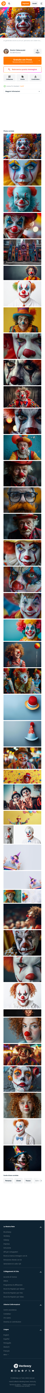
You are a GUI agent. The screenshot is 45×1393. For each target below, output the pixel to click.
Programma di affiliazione (12, 1317)
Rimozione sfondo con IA (12, 1292)
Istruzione (7, 1280)
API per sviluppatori (10, 1284)
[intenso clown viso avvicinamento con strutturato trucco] (22, 371)
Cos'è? (22, 86)
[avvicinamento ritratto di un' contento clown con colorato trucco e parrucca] (22, 629)
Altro (5, 1386)
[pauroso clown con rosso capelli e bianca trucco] (22, 1027)
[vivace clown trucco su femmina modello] (22, 1111)
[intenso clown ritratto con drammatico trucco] (22, 974)
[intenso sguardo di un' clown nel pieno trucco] (22, 345)
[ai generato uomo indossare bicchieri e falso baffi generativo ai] (22, 499)
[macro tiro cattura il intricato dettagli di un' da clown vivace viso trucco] (22, 420)
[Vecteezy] (3, 3)
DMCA (5, 1313)
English (6, 1367)
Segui (37, 52)
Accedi (34, 3)
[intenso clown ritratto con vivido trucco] (22, 552)
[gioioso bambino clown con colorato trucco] (22, 604)
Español (6, 1371)
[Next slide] (36, 1212)
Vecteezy (6, 1268)
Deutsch (6, 1379)
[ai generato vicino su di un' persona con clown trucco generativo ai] (22, 145)
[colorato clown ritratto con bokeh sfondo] (22, 224)
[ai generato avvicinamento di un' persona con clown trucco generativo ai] (22, 171)
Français (6, 1383)
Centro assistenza (9, 1342)
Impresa (6, 1276)
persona (8, 1212)
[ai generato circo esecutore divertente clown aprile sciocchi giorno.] (22, 775)
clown (18, 1212)
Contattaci (7, 1346)
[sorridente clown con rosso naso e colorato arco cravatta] (22, 1163)
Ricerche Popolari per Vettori (13, 1321)
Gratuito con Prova (23, 60)
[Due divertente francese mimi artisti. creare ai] (22, 796)
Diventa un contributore (12, 1354)
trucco (28, 1212)
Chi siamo (7, 1350)
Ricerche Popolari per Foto (13, 1325)
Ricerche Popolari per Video (13, 1329)
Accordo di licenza (10, 1309)
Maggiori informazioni (12, 90)
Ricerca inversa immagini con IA (15, 1288)
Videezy (6, 1272)
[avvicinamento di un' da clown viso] (22, 292)
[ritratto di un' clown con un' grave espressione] (16, 852)
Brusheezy (7, 1264)
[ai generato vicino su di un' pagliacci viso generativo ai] (22, 198)
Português (7, 1375)
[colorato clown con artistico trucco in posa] (22, 680)
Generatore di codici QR (12, 1296)
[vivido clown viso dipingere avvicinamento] (22, 578)
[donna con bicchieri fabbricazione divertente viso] (22, 1044)
